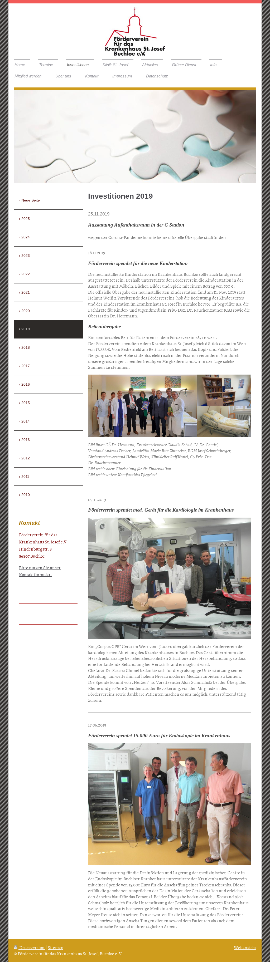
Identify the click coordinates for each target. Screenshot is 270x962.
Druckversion (31, 947)
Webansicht (245, 947)
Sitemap (55, 947)
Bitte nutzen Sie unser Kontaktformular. (40, 571)
